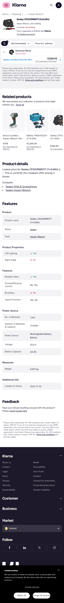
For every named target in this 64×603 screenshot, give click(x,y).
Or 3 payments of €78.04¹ (46, 61)
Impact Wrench (37, 237)
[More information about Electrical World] (3, 52)
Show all (20, 105)
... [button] (25, 14)
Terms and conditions (34, 80)
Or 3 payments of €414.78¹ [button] (34, 148)
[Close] (58, 570)
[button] (8, 24)
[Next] (57, 129)
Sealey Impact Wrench (18, 190)
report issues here (18, 411)
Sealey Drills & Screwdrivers (21, 186)
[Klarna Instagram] (54, 547)
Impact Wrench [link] (36, 14)
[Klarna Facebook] (9, 547)
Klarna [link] (5, 14)
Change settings (32, 587)
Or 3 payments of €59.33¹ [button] (10, 148)
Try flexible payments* (26, 34)
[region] (32, 584)
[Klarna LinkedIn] (24, 547)
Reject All (21, 596)
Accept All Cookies (41, 596)
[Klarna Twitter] (39, 547)
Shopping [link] (16, 14)
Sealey (33, 229)
